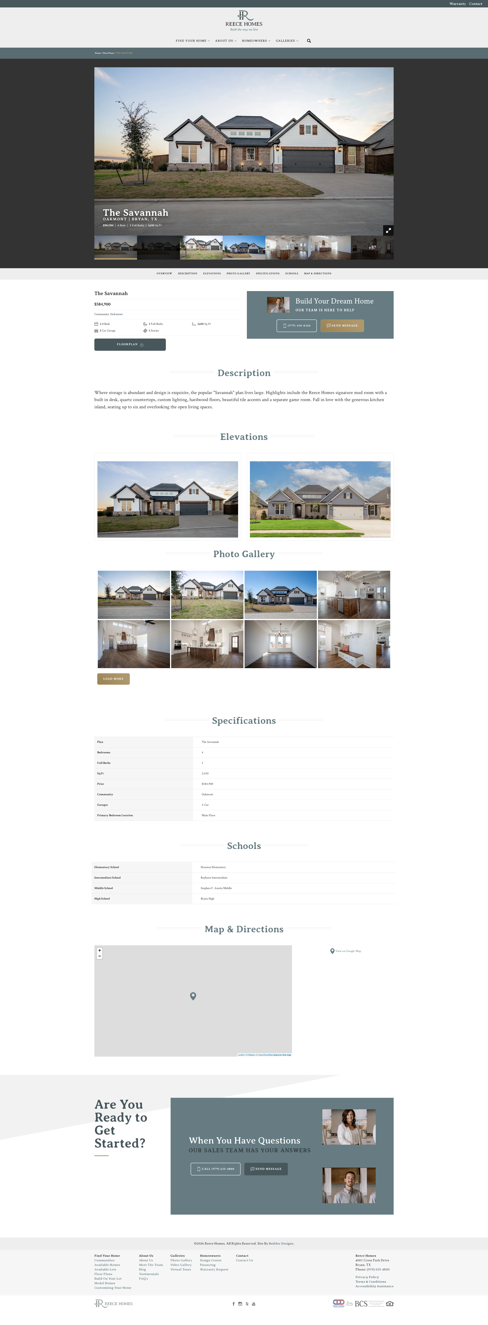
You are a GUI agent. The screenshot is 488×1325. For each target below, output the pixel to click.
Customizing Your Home (112, 1288)
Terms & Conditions (371, 1281)
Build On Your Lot (108, 1278)
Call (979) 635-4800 (218, 1169)
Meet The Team (151, 1265)
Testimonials (149, 1274)
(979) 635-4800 (378, 1269)
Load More (113, 679)
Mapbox (252, 1054)
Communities (104, 1260)
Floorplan (128, 344)
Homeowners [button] (254, 41)
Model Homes (104, 1283)
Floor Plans (108, 53)
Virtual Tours (180, 1269)
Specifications (268, 273)
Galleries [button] (285, 41)
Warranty (457, 4)
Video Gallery (181, 1265)
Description (187, 273)
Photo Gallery (238, 273)
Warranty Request (214, 1269)
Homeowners (210, 1256)
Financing (208, 1265)
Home (98, 53)
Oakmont (116, 314)
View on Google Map (348, 951)
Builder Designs (281, 1243)
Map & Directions (317, 273)
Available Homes (107, 1265)
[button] (309, 40)
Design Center (211, 1260)
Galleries (177, 1256)
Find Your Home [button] (191, 41)
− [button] (99, 956)
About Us (146, 1256)
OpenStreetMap (265, 1054)
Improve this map (282, 1054)
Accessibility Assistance (375, 1286)
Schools (291, 273)
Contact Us (244, 1260)
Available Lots (105, 1269)
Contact (475, 4)
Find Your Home (107, 1256)
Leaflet (241, 1054)
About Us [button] (224, 41)
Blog (142, 1269)
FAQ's (143, 1278)
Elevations (212, 273)
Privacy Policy (367, 1277)
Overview (164, 273)
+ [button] (99, 950)
